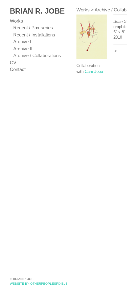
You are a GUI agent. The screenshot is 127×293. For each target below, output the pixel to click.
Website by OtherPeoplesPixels (39, 283)
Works (16, 20)
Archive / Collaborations (37, 55)
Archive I (22, 41)
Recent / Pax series (33, 27)
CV (13, 62)
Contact (18, 69)
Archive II (22, 48)
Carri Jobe (94, 71)
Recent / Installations (34, 34)
